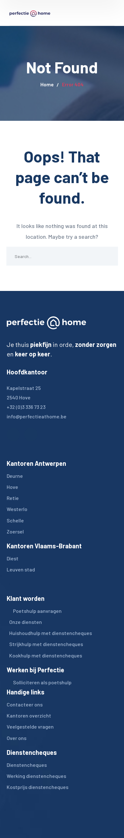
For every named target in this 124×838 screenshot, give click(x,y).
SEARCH (108, 256)
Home (47, 84)
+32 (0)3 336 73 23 (26, 407)
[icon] (13, 434)
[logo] (30, 12)
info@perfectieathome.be (36, 416)
